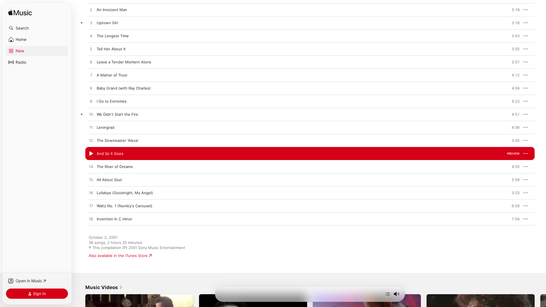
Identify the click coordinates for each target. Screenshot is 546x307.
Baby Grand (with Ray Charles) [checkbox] (124, 88)
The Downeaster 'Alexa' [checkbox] (117, 140)
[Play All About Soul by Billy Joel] (91, 179)
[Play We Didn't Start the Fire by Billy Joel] (91, 114)
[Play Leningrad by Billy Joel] (91, 127)
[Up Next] (387, 294)
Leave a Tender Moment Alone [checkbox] (124, 62)
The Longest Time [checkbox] (113, 36)
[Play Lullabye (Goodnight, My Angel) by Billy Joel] (91, 193)
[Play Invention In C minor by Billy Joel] (91, 219)
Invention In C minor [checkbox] (114, 219)
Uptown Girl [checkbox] (107, 22)
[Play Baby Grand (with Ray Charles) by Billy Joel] (91, 88)
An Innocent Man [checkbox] (112, 9)
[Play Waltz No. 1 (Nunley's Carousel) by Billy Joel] (91, 206)
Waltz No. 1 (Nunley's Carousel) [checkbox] (124, 206)
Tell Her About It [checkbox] (111, 49)
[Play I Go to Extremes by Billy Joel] (91, 101)
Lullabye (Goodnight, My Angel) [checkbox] (125, 192)
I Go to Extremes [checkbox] (112, 101)
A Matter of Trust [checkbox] (112, 75)
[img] (20, 13)
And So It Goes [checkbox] (110, 153)
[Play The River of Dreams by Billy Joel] (91, 166)
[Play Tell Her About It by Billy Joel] (91, 49)
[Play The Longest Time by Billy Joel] (91, 36)
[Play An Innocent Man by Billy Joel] (91, 10)
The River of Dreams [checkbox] (115, 166)
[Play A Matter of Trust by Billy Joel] (91, 75)
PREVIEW (513, 9)
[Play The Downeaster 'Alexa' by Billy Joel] (91, 140)
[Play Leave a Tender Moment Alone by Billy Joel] (91, 62)
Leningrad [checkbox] (105, 127)
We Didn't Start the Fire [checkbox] (117, 114)
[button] (37, 28)
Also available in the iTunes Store (118, 255)
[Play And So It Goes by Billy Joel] (91, 153)
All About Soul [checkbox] (109, 179)
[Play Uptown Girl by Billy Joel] (91, 23)
